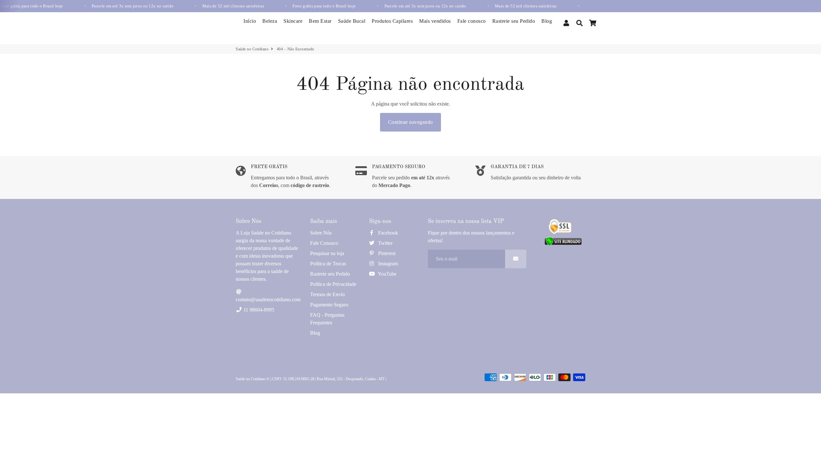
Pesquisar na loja (327, 253)
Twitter (385, 243)
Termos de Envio (327, 294)
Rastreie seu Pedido (513, 21)
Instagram (387, 263)
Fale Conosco (324, 243)
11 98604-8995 (258, 309)
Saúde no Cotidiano (252, 49)
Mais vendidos (435, 21)
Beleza (269, 21)
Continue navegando (410, 122)
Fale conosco (471, 21)
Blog (546, 21)
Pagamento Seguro (329, 304)
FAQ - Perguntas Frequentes (327, 318)
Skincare (293, 21)
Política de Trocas (328, 263)
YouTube (386, 274)
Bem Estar (320, 21)
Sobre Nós (321, 232)
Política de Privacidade (333, 284)
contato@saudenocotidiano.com (268, 299)
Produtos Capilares (392, 21)
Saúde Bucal (352, 21)
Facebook (387, 232)
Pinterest (386, 253)
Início (249, 21)
